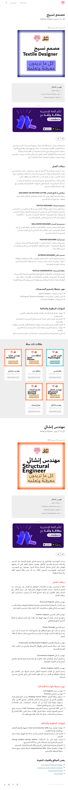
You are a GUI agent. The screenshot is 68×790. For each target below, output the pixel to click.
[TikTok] (4, 784)
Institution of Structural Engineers (50, 767)
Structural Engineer (55, 770)
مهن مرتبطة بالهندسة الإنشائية (51, 506)
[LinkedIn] (17, 784)
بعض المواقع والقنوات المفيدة (51, 513)
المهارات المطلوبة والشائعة (52, 97)
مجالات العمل (55, 90)
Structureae (58, 773)
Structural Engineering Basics (52, 764)
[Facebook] (8, 784)
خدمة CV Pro (23, 3)
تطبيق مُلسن (13, 3)
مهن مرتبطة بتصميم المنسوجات (50, 94)
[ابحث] (6, 3)
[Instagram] (13, 784)
